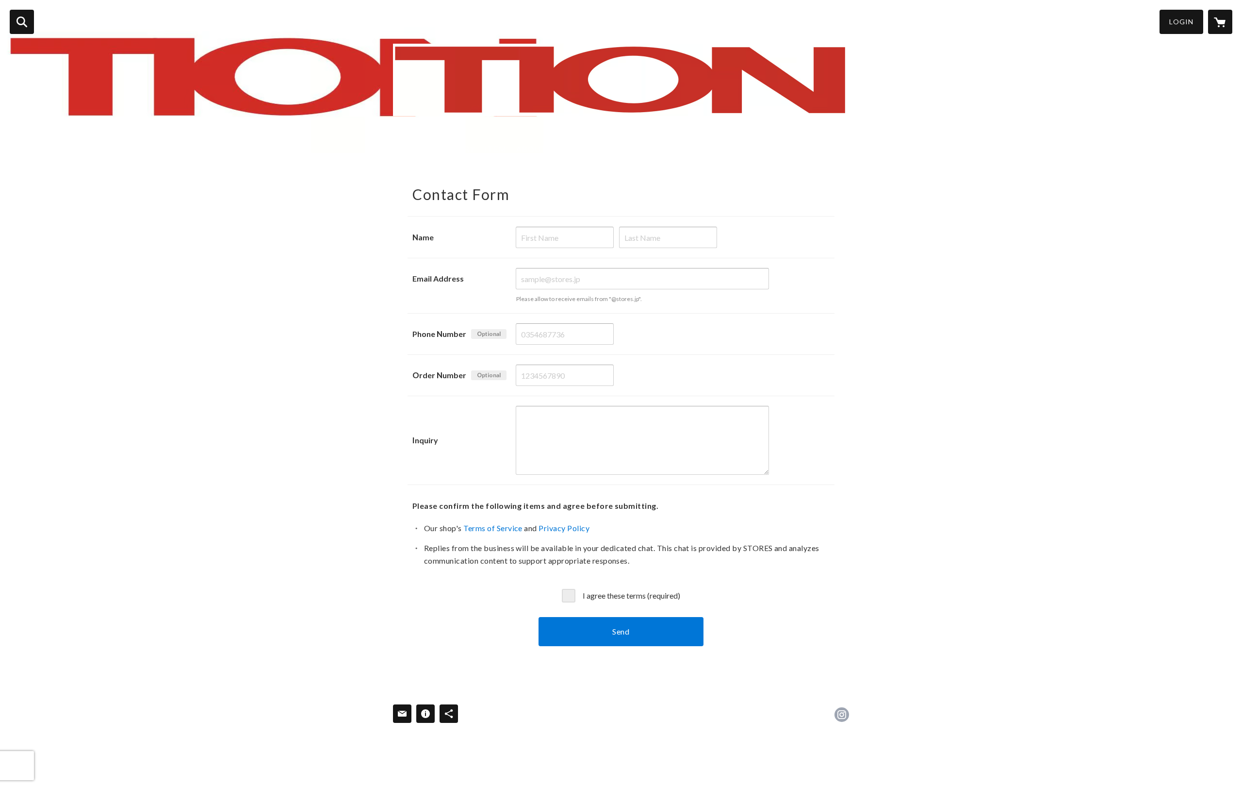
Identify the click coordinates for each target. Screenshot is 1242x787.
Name (423, 237)
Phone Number (439, 333)
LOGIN (1181, 21)
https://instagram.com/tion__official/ (841, 714)
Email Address (438, 278)
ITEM (496, 148)
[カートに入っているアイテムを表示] (1220, 22)
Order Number (439, 375)
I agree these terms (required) (631, 595)
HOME (406, 148)
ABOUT (531, 148)
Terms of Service (493, 528)
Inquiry (425, 440)
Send (621, 631)
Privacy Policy (564, 528)
